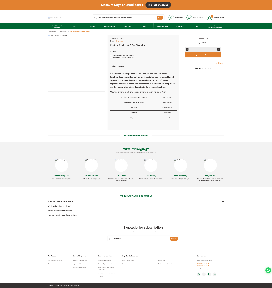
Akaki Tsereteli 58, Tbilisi (204, 260)
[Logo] (54, 17)
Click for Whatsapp (203, 269)
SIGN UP (195, 17)
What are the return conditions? (59, 206)
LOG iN (201, 17)
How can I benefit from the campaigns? (62, 215)
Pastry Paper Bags (128, 260)
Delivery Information (79, 267)
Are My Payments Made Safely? (60, 211)
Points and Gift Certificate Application (106, 268)
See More (203, 68)
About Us (100, 276)
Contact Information (104, 260)
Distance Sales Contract (80, 260)
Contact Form (52, 264)
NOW (159, 17)
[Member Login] (189, 17)
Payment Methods (78, 264)
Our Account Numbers (55, 260)
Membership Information (105, 264)
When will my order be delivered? (60, 201)
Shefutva (119, 41)
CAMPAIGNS (179, 17)
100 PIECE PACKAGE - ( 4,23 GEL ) (123, 55)
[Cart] (209, 17)
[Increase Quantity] (218, 49)
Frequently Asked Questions (106, 273)
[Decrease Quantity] (187, 49)
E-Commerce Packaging (165, 264)
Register (173, 238)
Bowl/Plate (161, 260)
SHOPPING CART (219, 17)
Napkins (124, 264)
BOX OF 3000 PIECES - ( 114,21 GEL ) (124, 58)
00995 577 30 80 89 (203, 263)
